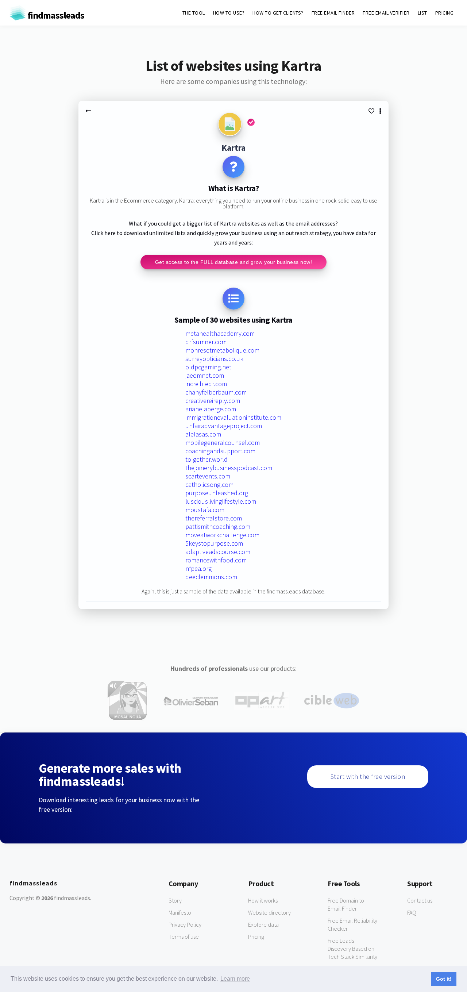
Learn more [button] (235, 979)
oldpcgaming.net (208, 367)
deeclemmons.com (211, 577)
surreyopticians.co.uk (214, 358)
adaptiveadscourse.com (217, 551)
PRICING (444, 12)
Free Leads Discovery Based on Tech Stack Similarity (352, 948)
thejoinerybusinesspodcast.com (228, 468)
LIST (422, 12)
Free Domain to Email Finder (346, 904)
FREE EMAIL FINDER (333, 12)
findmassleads (55, 15)
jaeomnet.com (204, 375)
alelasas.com (203, 434)
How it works (263, 900)
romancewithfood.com (216, 560)
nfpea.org (198, 568)
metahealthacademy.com (220, 333)
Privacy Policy (185, 924)
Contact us (419, 900)
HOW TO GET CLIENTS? (278, 12)
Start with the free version (368, 776)
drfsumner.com (206, 342)
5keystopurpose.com (214, 543)
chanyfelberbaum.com (216, 392)
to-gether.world (206, 459)
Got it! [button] (444, 979)
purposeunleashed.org (216, 493)
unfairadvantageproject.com (223, 426)
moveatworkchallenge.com (222, 535)
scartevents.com (207, 476)
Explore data (263, 924)
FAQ (411, 912)
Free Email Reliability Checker (352, 924)
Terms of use (184, 936)
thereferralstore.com (213, 518)
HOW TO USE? (229, 12)
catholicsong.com (209, 484)
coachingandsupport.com (220, 451)
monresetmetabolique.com (222, 350)
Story (175, 900)
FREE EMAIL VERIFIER (386, 12)
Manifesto (180, 912)
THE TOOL (193, 12)
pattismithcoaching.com (217, 526)
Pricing (256, 936)
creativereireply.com (212, 400)
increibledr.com (206, 384)
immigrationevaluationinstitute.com (233, 417)
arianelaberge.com (210, 409)
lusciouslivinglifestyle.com (220, 501)
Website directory (269, 912)
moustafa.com (204, 509)
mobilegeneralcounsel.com (222, 442)
